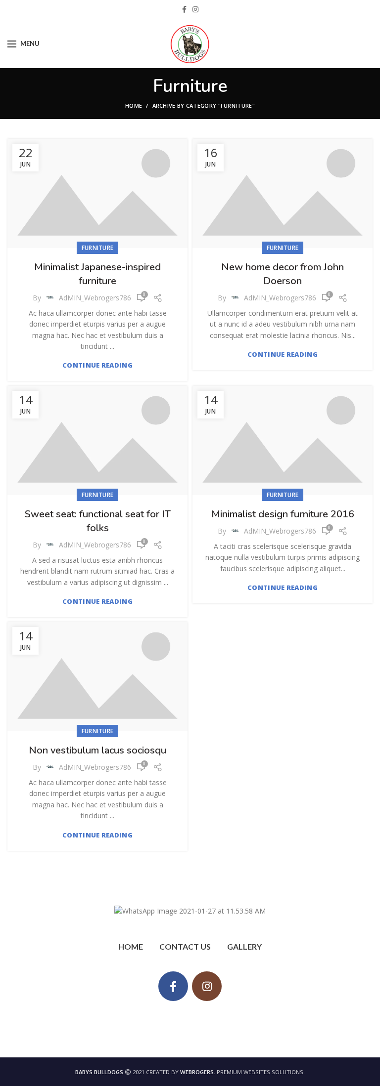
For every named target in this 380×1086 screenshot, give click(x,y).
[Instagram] (195, 9)
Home (133, 105)
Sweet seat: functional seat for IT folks (98, 521)
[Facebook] (184, 9)
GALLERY (244, 946)
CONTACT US (185, 946)
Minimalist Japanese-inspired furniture (97, 274)
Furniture (98, 248)
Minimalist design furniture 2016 (282, 514)
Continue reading (97, 365)
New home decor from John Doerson (282, 274)
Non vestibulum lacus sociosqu (97, 750)
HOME (130, 946)
